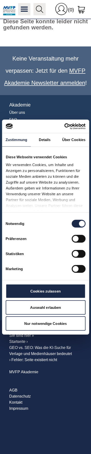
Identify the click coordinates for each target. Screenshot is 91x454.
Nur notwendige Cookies (45, 323)
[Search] (39, 9)
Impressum (18, 408)
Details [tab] (45, 140)
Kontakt (15, 402)
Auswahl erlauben (45, 307)
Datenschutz (20, 396)
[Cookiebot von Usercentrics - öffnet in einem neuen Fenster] (64, 126)
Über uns (17, 112)
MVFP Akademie (9, 9)
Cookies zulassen (45, 291)
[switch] (78, 239)
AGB (13, 390)
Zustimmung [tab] (16, 140)
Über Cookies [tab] (73, 140)
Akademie (20, 104)
